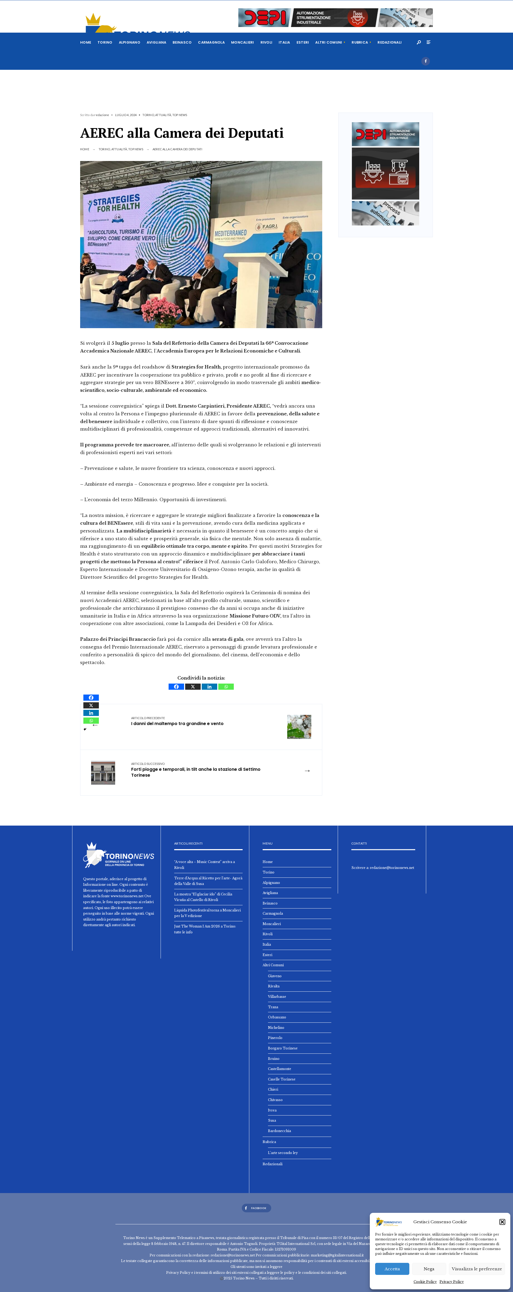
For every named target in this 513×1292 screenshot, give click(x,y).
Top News (179, 115)
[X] (193, 687)
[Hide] (85, 729)
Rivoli (267, 42)
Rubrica (360, 42)
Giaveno (275, 976)
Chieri (273, 1089)
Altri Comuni (328, 42)
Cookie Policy (425, 1282)
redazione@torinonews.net (392, 868)
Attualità (163, 115)
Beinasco (182, 42)
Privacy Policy (452, 1282)
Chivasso (275, 1100)
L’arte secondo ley (283, 1153)
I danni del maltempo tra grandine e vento (177, 721)
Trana (273, 1007)
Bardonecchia (279, 1131)
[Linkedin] (209, 687)
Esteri (303, 42)
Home (85, 42)
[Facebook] (425, 61)
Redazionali (390, 42)
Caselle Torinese (282, 1079)
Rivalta (273, 986)
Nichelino (276, 1028)
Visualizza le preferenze (477, 1268)
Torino (105, 42)
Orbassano (277, 1017)
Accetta (392, 1268)
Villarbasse (277, 997)
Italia (284, 42)
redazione (101, 115)
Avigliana (156, 42)
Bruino (273, 1059)
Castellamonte (279, 1069)
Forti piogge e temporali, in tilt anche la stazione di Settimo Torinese (196, 770)
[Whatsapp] (226, 687)
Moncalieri (242, 42)
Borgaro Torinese (283, 1048)
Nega (429, 1268)
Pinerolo (275, 1038)
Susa (272, 1120)
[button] (502, 1222)
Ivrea (272, 1110)
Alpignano (129, 42)
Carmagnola (211, 42)
